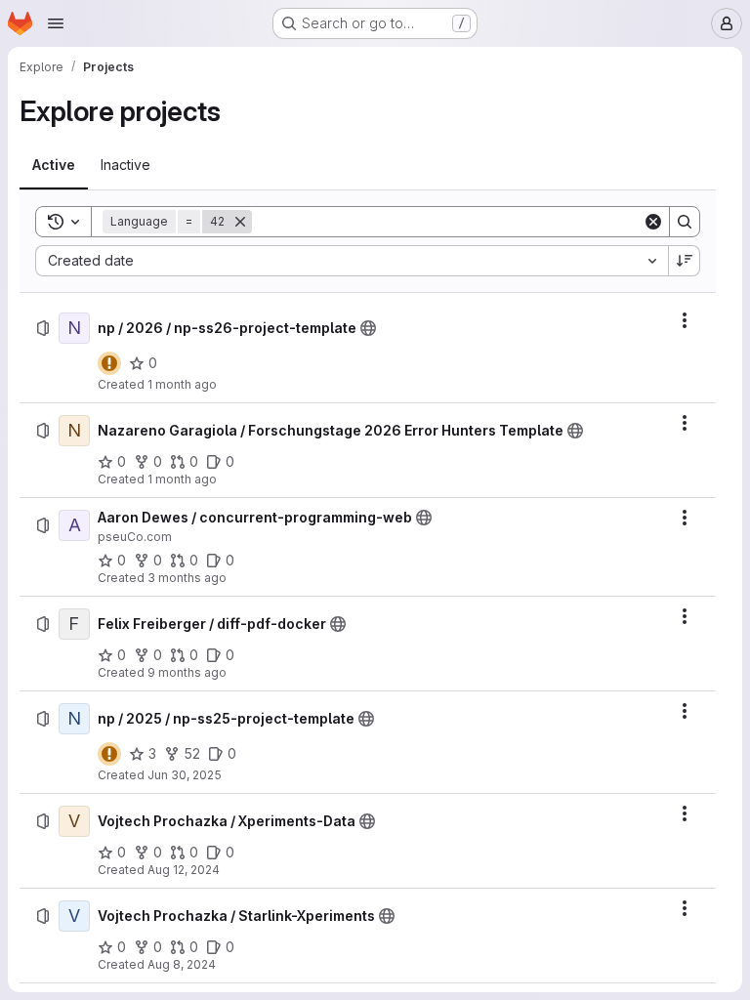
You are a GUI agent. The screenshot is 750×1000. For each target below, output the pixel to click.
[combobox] (351, 260)
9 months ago (187, 672)
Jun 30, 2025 (184, 775)
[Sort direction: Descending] (684, 260)
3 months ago (187, 577)
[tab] (54, 165)
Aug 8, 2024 (181, 964)
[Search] (684, 221)
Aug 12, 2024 (183, 869)
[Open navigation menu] (55, 23)
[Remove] (240, 221)
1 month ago (182, 384)
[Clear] (653, 221)
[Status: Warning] (109, 363)
